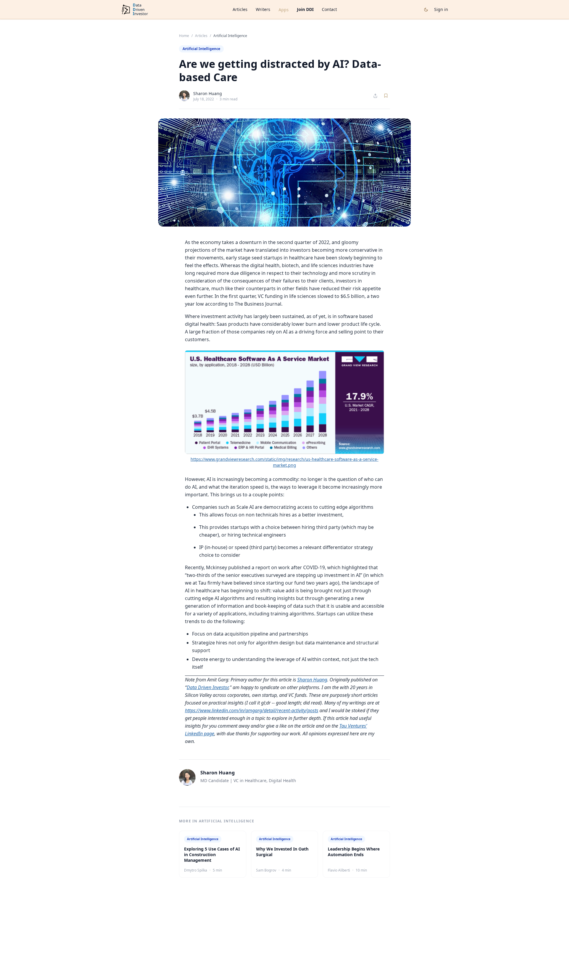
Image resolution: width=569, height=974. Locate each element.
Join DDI (305, 9)
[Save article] (386, 96)
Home (184, 35)
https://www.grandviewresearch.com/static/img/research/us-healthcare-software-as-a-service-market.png (284, 462)
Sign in (441, 9)
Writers (263, 9)
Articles (240, 9)
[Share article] (375, 96)
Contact (329, 9)
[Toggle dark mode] (426, 9)
